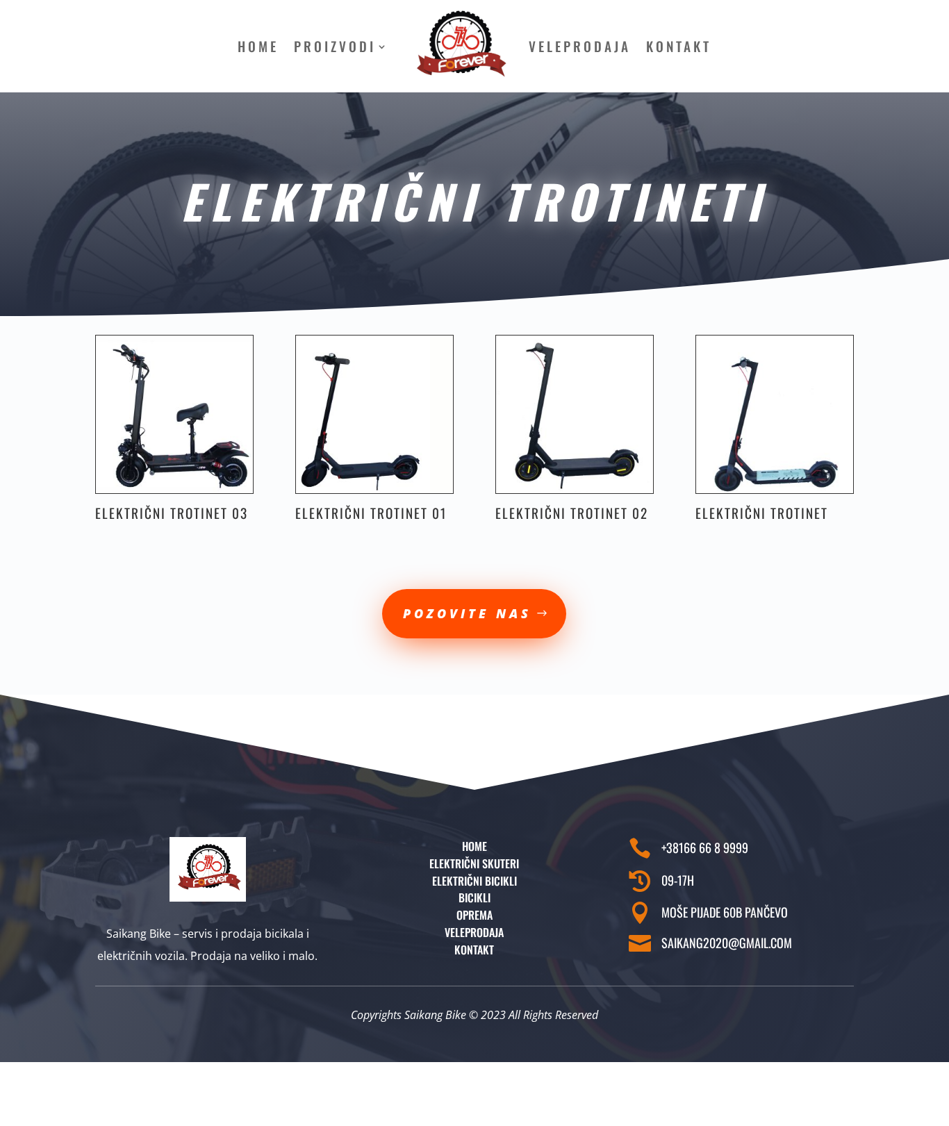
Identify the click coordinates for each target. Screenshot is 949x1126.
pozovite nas (467, 613)
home (258, 46)
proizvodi (335, 46)
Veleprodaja (580, 46)
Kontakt (678, 46)
